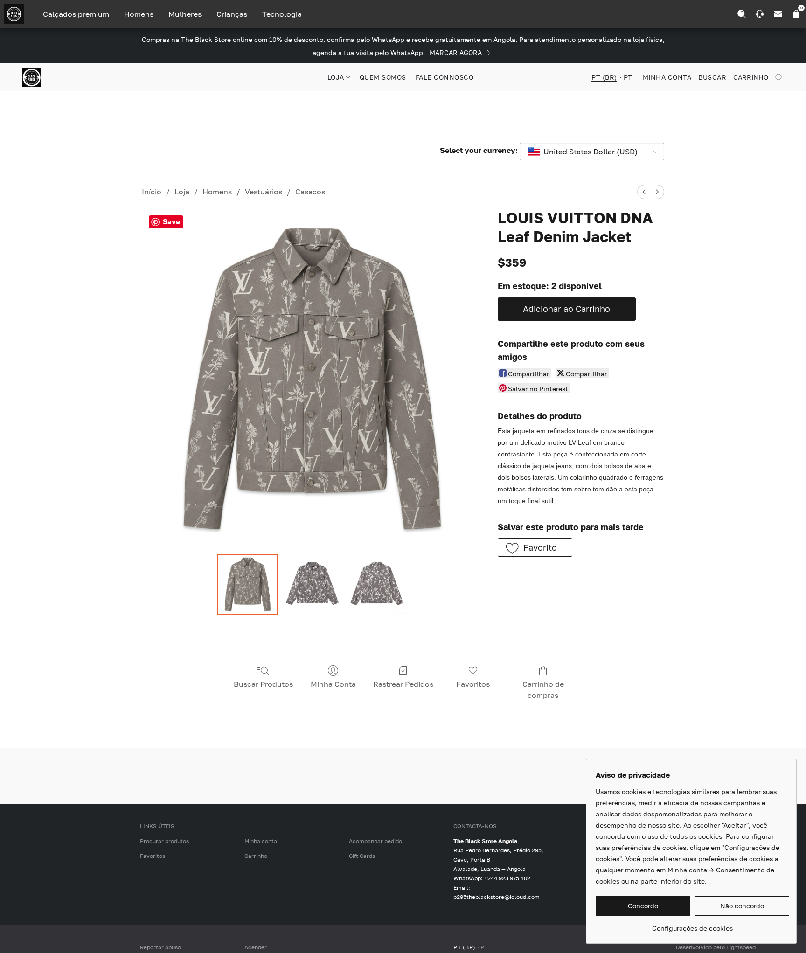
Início (151, 191)
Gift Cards (362, 855)
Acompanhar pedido (375, 840)
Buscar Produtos (263, 684)
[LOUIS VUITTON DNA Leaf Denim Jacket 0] (247, 584)
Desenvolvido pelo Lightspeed (716, 947)
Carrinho (255, 855)
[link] (461, 52)
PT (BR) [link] (464, 947)
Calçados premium (76, 14)
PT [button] (628, 77)
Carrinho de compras (543, 689)
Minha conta (260, 840)
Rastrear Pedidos (403, 684)
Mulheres (185, 14)
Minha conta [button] (667, 77)
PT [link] (484, 947)
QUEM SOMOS (383, 77)
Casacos (310, 191)
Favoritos (473, 684)
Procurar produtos (164, 840)
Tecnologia (282, 14)
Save (171, 221)
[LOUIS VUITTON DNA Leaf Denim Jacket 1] (312, 584)
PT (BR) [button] (604, 77)
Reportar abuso (160, 947)
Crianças (231, 14)
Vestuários (263, 191)
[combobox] (592, 151)
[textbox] (588, 151)
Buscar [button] (712, 77)
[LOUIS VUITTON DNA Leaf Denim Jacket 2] (377, 584)
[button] (31, 77)
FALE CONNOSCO (445, 77)
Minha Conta (333, 684)
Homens (138, 14)
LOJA (337, 77)
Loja (181, 191)
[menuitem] (644, 192)
